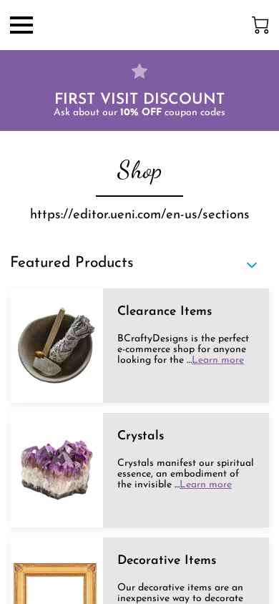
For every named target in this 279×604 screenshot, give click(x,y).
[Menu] (21, 25)
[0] (260, 25)
